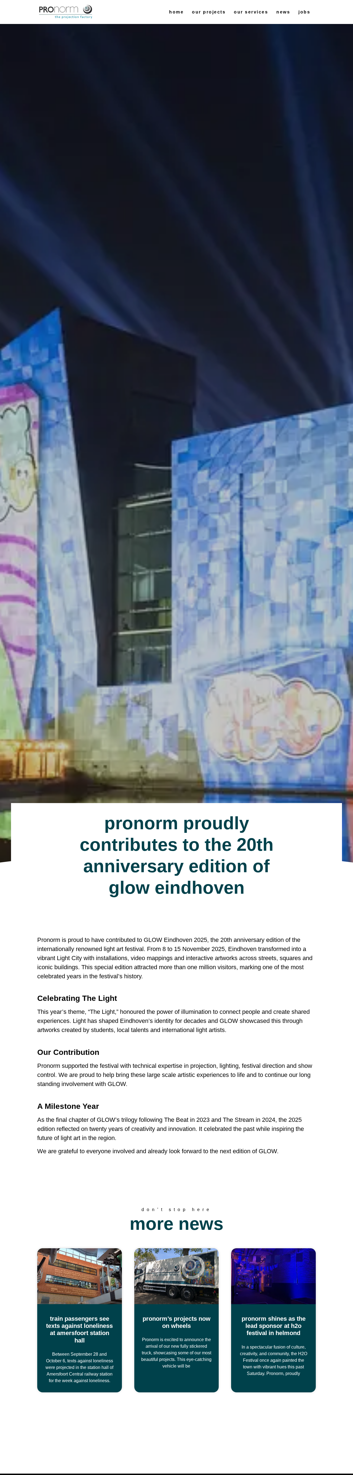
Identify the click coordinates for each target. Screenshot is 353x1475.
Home (176, 12)
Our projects (209, 12)
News (283, 12)
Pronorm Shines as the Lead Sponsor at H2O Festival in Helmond (274, 1326)
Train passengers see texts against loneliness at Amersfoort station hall (79, 1329)
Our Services (251, 12)
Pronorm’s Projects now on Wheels (176, 1322)
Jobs (304, 12)
